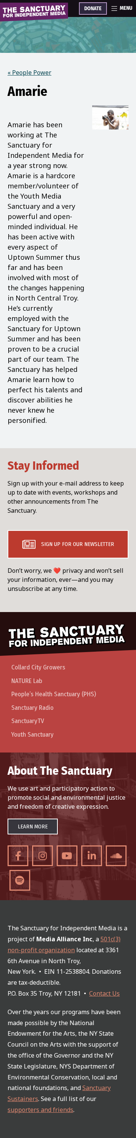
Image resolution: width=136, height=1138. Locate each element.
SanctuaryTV (27, 721)
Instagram (42, 855)
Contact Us (104, 993)
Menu (126, 8)
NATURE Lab (26, 681)
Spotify (19, 880)
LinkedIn (91, 855)
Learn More (33, 826)
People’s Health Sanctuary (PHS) (53, 694)
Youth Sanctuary (32, 735)
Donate (93, 8)
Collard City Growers (38, 667)
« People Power (29, 72)
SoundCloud (116, 855)
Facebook (18, 855)
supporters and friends (40, 1110)
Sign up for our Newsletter (77, 544)
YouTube (67, 855)
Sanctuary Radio (32, 708)
